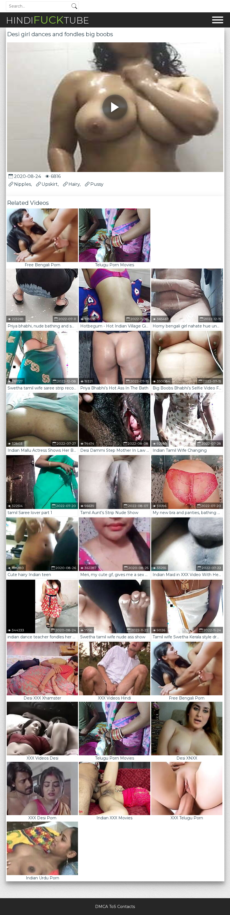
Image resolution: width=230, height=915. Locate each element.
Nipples (22, 184)
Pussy (97, 184)
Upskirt (50, 184)
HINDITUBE (47, 19)
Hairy (74, 184)
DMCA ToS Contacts (115, 906)
